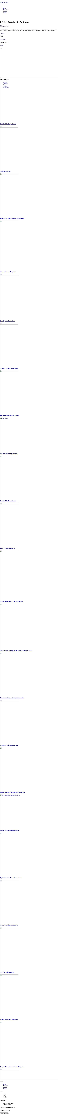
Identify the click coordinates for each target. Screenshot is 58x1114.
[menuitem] (30, 8)
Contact (4, 12)
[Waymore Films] (29, 3)
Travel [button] (4, 84)
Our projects (5, 9)
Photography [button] (6, 87)
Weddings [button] (5, 86)
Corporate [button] (5, 83)
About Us (5, 11)
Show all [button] (5, 82)
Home (4, 8)
